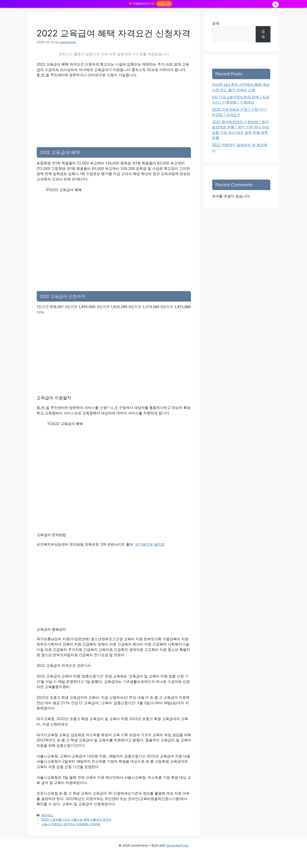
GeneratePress (177, 845)
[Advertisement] (114, 107)
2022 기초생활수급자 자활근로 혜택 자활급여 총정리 (76, 819)
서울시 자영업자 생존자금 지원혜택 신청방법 (70, 824)
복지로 (159, 544)
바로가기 (164, 4)
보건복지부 (144, 544)
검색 (215, 23)
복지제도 (47, 815)
